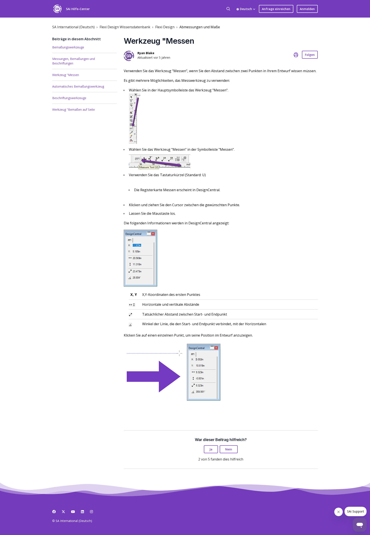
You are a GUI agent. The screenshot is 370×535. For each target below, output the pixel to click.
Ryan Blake (145, 53)
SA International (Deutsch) (73, 27)
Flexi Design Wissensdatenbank (125, 27)
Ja (210, 449)
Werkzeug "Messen (65, 75)
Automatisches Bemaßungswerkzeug (78, 86)
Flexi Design (165, 27)
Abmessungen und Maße (199, 27)
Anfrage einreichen (276, 9)
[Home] (57, 8)
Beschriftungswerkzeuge (69, 98)
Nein (228, 449)
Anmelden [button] (307, 9)
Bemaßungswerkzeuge (68, 47)
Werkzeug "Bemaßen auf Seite (73, 109)
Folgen (310, 55)
